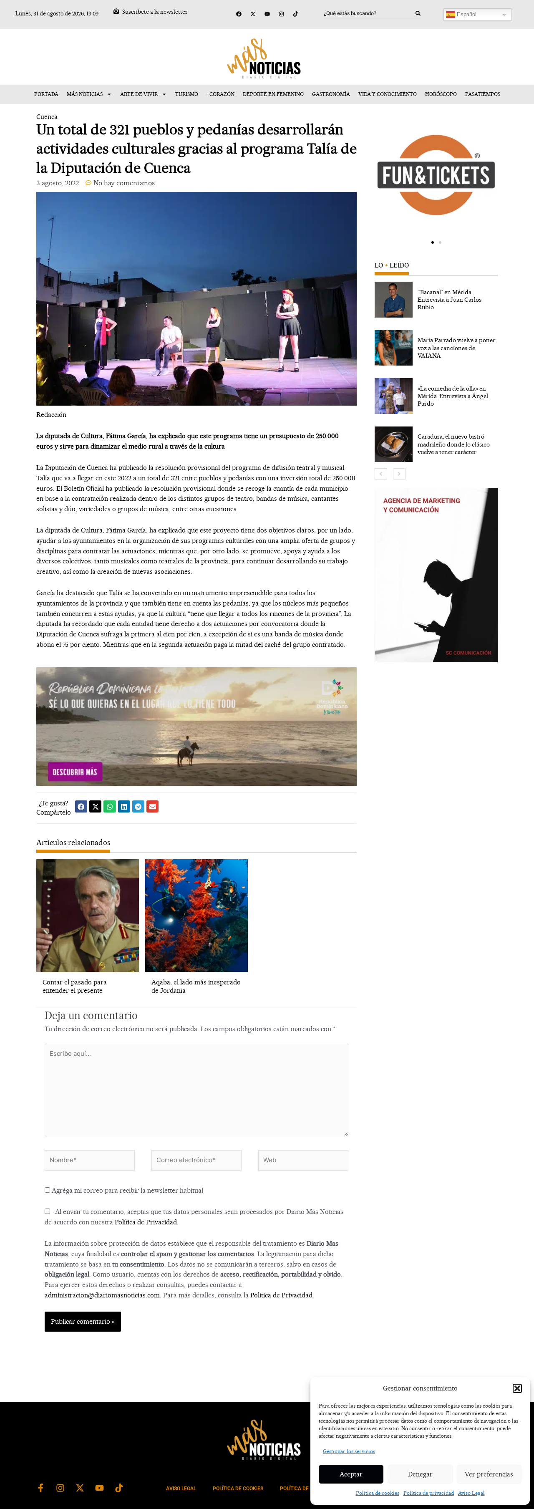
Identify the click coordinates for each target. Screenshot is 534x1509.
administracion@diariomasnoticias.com (102, 1295)
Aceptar (351, 1474)
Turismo (186, 94)
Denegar (420, 1474)
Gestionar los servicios (349, 1451)
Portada (46, 94)
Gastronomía (331, 94)
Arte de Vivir (139, 94)
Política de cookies (377, 1493)
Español (465, 14)
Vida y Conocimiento (387, 94)
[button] (517, 1388)
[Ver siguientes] (399, 473)
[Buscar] (418, 13)
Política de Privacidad (146, 1222)
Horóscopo (441, 94)
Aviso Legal (471, 1493)
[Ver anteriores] (381, 473)
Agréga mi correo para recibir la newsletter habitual (126, 1190)
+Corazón (220, 94)
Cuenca (47, 117)
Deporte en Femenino (273, 94)
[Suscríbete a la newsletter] (116, 11)
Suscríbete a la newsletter (155, 11)
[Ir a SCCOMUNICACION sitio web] (436, 575)
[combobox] (370, 13)
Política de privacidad (428, 1493)
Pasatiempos (482, 94)
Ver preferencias (489, 1474)
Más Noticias (85, 94)
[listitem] (436, 300)
